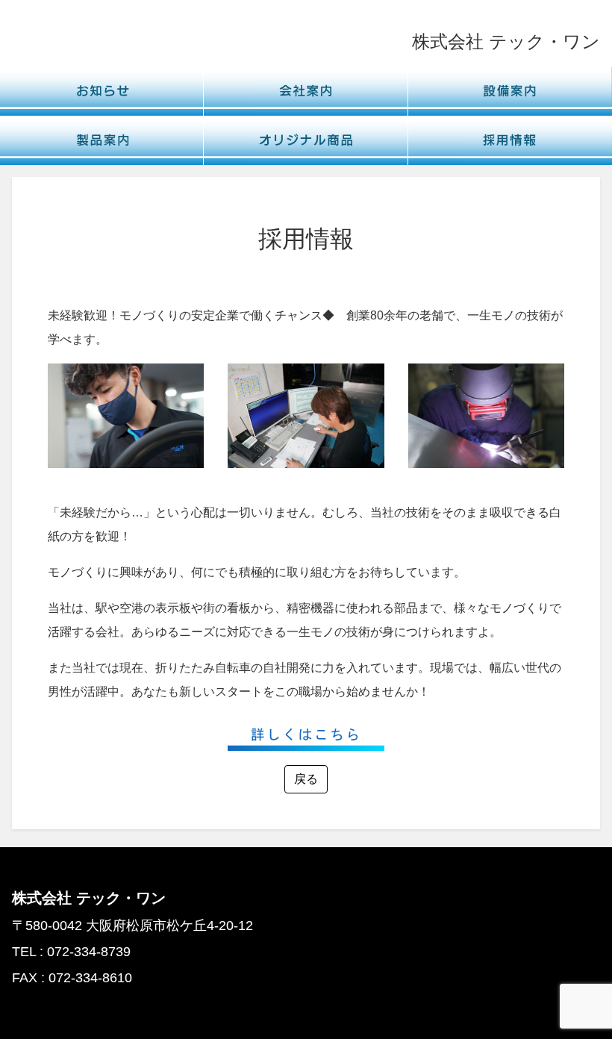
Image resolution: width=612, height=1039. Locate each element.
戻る (306, 779)
